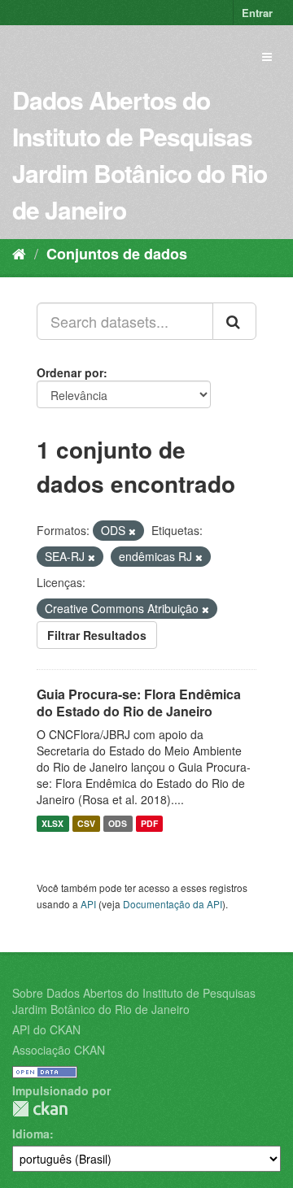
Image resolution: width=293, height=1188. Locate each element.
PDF (149, 823)
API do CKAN (46, 1029)
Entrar (257, 12)
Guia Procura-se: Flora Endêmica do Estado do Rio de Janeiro (139, 702)
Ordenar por (70, 372)
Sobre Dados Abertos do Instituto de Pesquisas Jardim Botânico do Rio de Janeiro (134, 1001)
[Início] (19, 252)
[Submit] (234, 321)
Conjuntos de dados (116, 253)
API (88, 904)
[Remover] (132, 530)
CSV (86, 823)
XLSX (52, 823)
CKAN (40, 1108)
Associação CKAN (58, 1050)
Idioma (31, 1133)
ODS (117, 823)
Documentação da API (172, 904)
